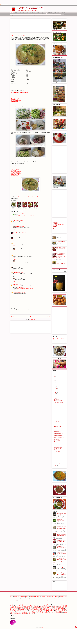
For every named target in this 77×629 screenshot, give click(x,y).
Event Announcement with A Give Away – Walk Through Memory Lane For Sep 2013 (61, 553)
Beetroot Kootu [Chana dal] (15, 169)
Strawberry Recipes (25, 610)
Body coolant (12, 597)
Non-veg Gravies (40, 605)
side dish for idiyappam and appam (15, 613)
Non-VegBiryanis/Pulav (56, 12)
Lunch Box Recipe (54, 602)
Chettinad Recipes (12, 598)
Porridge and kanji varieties (20, 607)
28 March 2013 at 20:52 (19, 284)
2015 (54, 383)
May (55, 395)
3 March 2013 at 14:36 (23, 237)
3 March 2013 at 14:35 (23, 232)
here (15, 40)
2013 (54, 386)
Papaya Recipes (21, 606)
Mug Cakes (60, 603)
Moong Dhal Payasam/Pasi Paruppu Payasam (58, 434)
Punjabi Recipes (40, 607)
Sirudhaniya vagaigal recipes (23, 609)
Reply (14, 229)
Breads (24, 597)
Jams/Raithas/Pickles (57, 15)
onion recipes (65, 612)
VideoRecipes (28, 16)
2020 (54, 377)
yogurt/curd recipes (31, 613)
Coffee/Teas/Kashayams (50, 15)
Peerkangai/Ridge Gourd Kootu (15, 174)
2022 (54, 375)
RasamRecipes (37, 13)
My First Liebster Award (57, 430)
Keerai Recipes (55, 225)
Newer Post (12, 316)
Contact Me (37, 16)
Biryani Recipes (57, 596)
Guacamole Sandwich (57, 452)
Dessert (49, 598)
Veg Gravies (37, 215)
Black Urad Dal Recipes (63, 596)
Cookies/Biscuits (32, 598)
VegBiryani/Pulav (63, 12)
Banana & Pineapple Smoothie (58, 442)
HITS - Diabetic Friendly (20, 287)
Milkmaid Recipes (43, 603)
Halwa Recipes (25, 600)
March (55, 398)
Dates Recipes (45, 598)
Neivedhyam (49, 604)
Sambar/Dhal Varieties (45, 608)
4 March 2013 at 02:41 (25, 248)
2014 (54, 385)
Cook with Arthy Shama (16, 292)
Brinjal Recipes (33, 597)
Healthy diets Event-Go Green (32, 196)
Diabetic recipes (59, 598)
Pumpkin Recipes (36, 607)
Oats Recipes (57, 605)
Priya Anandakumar (18, 226)
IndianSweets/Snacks (13, 15)
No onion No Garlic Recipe (60, 604)
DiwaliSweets (25, 599)
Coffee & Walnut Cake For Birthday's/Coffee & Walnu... (58, 432)
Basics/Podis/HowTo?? (14, 16)
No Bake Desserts (54, 604)
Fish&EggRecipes (50, 12)
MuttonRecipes (44, 12)
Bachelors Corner (36, 596)
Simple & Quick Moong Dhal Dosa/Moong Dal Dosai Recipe (58, 402)
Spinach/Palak (11, 610)
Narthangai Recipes (29, 604)
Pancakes (12, 606)
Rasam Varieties (55, 227)
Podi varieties (59, 606)
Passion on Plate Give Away (24, 196)
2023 (54, 374)
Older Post (48, 316)
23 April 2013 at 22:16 (23, 292)
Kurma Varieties (55, 226)
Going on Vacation (56, 399)
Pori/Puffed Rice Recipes (13, 607)
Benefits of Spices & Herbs (22, 16)
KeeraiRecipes (26, 13)
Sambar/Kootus (20, 13)
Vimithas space (39, 196)
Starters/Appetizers (21, 12)
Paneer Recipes (16, 606)
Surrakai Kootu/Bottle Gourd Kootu (15, 101)
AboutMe (33, 16)
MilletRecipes (19, 15)
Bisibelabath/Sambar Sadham (58, 447)
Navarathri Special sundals (36, 604)
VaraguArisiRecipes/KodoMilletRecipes (53, 611)
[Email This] (14, 214)
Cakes (36, 597)
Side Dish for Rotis (61, 608)
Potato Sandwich (56, 449)
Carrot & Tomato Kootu (14, 96)
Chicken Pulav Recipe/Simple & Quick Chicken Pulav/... (58, 463)
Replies (15, 224)
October (56, 389)
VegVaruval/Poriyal (31, 13)
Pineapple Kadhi (56, 439)
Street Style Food (31, 610)
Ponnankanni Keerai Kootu (14, 94)
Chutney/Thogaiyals (32, 12)
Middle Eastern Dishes (37, 603)
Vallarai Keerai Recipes (45, 611)
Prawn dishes (31, 607)
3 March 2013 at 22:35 (23, 267)
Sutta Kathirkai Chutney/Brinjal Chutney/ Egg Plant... (58, 414)
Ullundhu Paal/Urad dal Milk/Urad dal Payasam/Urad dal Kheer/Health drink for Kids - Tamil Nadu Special (61, 567)
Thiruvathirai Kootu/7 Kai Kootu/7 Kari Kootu (18, 93)
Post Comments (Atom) (32, 319)
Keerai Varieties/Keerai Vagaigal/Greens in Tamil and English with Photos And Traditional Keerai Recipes (61, 520)
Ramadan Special (61, 607)
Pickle (51, 606)
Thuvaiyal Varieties (12, 611)
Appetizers (26, 596)
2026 (54, 371)
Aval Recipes (31, 596)
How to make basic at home (59, 600)
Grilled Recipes (15, 600)
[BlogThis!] (15, 214)
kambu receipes (58, 612)
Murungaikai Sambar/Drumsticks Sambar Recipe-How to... (58, 419)
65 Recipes (11, 596)
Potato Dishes (26, 607)
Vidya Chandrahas (15, 242)
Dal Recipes (41, 598)
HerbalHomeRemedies (46, 600)
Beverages (52, 596)
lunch (61, 612)
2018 (54, 380)
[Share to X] (16, 214)
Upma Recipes (23, 611)
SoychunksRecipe (64, 609)
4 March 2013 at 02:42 (25, 226)
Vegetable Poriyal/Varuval (17, 612)
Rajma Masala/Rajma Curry (57, 403)
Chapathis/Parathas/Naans (62, 597)
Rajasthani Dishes (56, 607)
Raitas (52, 607)
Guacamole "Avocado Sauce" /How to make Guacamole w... (59, 454)
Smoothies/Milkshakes (37, 15)
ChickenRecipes (38, 12)
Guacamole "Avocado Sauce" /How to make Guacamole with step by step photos (61, 242)
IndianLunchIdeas (55, 13)
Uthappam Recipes (29, 611)
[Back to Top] (76, 627)
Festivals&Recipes (61, 13)
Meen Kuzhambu (27, 603)
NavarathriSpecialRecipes (43, 604)
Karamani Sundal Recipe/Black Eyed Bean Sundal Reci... (59, 423)
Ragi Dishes (48, 607)
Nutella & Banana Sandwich (58, 441)
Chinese (22, 598)
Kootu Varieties (24, 215)
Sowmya (14, 286)
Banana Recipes (43, 596)
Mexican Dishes (32, 603)
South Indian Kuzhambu (37, 609)
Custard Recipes (37, 598)
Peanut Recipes (41, 606)
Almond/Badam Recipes (16, 596)
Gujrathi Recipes (20, 600)
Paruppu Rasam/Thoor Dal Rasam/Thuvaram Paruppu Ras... (58, 426)
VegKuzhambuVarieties (14, 13)
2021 (54, 376)
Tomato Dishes (18, 611)
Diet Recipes (65, 598)
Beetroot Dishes (48, 596)
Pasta (31, 606)
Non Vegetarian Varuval (27, 605)
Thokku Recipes (64, 610)
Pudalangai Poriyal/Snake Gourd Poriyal (58, 421)
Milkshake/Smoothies (49, 603)
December (56, 387)
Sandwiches (51, 608)
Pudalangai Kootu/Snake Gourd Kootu (16, 103)
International (30, 601)
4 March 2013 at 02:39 (25, 278)
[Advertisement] (16, 2)
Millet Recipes (55, 603)
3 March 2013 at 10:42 (20, 220)
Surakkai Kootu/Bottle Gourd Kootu (16, 173)
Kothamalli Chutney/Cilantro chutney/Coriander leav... (58, 416)
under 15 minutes (24, 613)
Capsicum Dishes (41, 597)
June (55, 394)
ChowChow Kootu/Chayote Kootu (15, 98)
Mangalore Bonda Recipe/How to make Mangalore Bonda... (58, 444)
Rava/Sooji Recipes (21, 608)
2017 (54, 381)
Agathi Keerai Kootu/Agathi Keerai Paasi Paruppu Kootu (19, 92)
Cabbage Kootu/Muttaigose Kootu (16, 171)
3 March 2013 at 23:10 (20, 272)
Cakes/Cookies (30, 15)
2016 (54, 382)
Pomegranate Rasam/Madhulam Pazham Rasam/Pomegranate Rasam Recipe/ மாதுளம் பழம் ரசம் (61, 248)
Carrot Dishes (46, 597)
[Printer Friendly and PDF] (12, 214)
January (56, 466)
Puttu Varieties (45, 607)
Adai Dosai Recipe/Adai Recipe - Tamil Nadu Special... (58, 451)
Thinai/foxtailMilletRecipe (58, 610)
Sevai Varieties (55, 608)
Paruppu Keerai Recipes (27, 606)
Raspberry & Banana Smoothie (58, 400)
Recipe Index (15, 12)
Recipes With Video (35, 608)
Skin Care (29, 609)
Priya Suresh (15, 272)
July (55, 393)
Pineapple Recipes (55, 606)
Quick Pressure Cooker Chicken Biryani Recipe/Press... (58, 428)
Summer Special (37, 610)
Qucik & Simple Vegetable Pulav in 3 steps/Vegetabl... (59, 435)
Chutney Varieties (26, 598)
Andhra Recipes (22, 596)
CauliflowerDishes (52, 597)
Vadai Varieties (33, 611)
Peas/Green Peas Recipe (46, 606)
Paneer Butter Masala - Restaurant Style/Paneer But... (58, 460)
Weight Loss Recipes (47, 612)
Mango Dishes (22, 603)
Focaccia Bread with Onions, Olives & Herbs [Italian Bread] (60, 236)
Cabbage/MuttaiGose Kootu (14, 99)
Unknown (14, 255)
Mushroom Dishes (19, 604)
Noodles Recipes (46, 605)
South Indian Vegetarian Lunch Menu (55, 609)
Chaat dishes (56, 597)
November (56, 388)
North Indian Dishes (51, 605)
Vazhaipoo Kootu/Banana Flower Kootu (16, 100)
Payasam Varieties (36, 606)
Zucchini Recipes (53, 612)
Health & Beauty (43, 15)
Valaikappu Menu (39, 611)
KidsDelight (36, 602)
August (56, 392)
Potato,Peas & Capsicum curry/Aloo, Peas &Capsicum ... (59, 437)
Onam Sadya (61, 605)
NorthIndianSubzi (43, 13)
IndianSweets (22, 601)
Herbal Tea (41, 600)
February (56, 465)
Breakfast (27, 12)
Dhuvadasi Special (54, 598)
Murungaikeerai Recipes (13, 604)
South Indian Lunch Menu (45, 609)
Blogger (42, 627)
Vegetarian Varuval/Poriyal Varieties (57, 228)
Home (12, 12)
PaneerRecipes (49, 13)
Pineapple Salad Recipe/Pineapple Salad (58, 412)
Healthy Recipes (18, 215)
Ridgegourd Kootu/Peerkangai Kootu (15, 95)
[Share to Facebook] (17, 214)
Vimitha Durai (15, 220)
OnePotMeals (65, 605)
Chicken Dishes (17, 598)
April (55, 397)
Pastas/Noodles (25, 15)
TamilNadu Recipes (32, 215)
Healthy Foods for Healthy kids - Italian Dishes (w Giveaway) (25, 288)
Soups (32, 609)
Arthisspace (43, 196)
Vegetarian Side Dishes (32, 612)
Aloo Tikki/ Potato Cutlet (57, 448)
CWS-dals (18, 196)
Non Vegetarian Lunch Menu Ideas (20, 605)
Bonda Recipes (17, 597)
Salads (40, 608)
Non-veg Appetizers (34, 605)
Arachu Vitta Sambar (57, 440)
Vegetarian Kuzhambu (24, 612)
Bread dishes (20, 597)
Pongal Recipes (65, 606)
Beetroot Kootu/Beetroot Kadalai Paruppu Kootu (17, 97)
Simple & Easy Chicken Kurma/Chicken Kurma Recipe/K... (59, 456)
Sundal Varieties (42, 610)
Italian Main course (36, 601)
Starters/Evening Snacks (17, 610)
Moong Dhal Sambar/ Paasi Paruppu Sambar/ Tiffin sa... (59, 405)
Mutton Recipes (24, 604)
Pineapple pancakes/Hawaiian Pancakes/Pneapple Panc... (58, 410)
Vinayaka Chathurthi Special (39, 612)
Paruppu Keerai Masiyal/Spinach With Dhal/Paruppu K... (58, 408)
